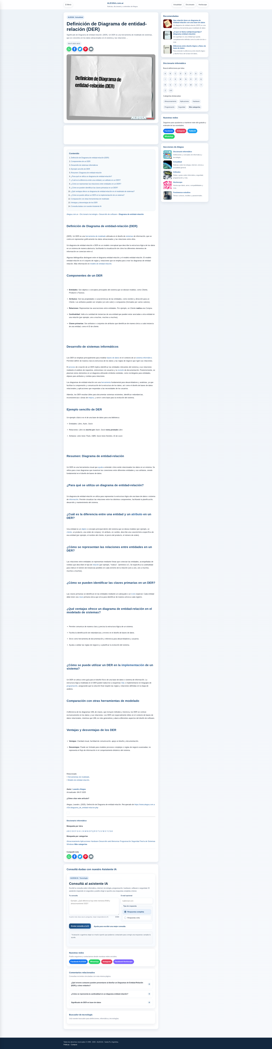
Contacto (74, 1044)
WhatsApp (94, 962)
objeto (83, 529)
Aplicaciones (184, 101)
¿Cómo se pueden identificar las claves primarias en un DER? (94, 188)
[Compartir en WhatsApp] (69, 49)
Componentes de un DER (80, 161)
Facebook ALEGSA (78, 962)
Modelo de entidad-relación (78, 780)
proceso (72, 367)
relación (96, 565)
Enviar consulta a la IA (80, 926)
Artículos (177, 172)
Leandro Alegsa (79, 789)
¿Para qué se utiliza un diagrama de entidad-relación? (91, 176)
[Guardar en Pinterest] (85, 49)
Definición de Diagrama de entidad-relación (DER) (90, 158)
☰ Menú (68, 5)
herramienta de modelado (96, 236)
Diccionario (190, 5)
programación (72, 686)
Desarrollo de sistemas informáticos (84, 165)
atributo (136, 514)
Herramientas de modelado (78, 777)
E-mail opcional (126, 895)
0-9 (171, 90)
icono (133, 594)
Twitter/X (192, 131)
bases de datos (113, 358)
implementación (132, 665)
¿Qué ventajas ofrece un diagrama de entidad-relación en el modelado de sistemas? (103, 191)
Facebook (169, 131)
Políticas (66, 1044)
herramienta (106, 382)
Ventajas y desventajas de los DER (84, 202)
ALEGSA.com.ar (115, 3)
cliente (69, 532)
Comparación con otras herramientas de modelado (90, 199)
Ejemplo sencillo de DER (80, 169)
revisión (121, 370)
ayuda (100, 467)
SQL (123, 683)
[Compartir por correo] (91, 49)
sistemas (129, 236)
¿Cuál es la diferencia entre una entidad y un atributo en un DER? (96, 180)
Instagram (107, 962)
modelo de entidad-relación (100, 264)
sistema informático (144, 358)
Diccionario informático (182, 152)
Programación (169, 107)
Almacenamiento (170, 101)
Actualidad (177, 5)
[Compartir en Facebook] (74, 49)
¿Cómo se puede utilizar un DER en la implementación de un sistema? (97, 195)
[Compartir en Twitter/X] (80, 49)
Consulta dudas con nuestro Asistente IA (86, 206)
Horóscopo (203, 5)
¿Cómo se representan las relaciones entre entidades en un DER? (96, 184)
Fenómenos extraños (181, 192)
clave (81, 597)
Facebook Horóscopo (123, 962)
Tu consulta (73, 895)
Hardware (196, 101)
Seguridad (181, 107)
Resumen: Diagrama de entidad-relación (86, 173)
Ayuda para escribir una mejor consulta (109, 926)
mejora (91, 398)
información (73, 499)
